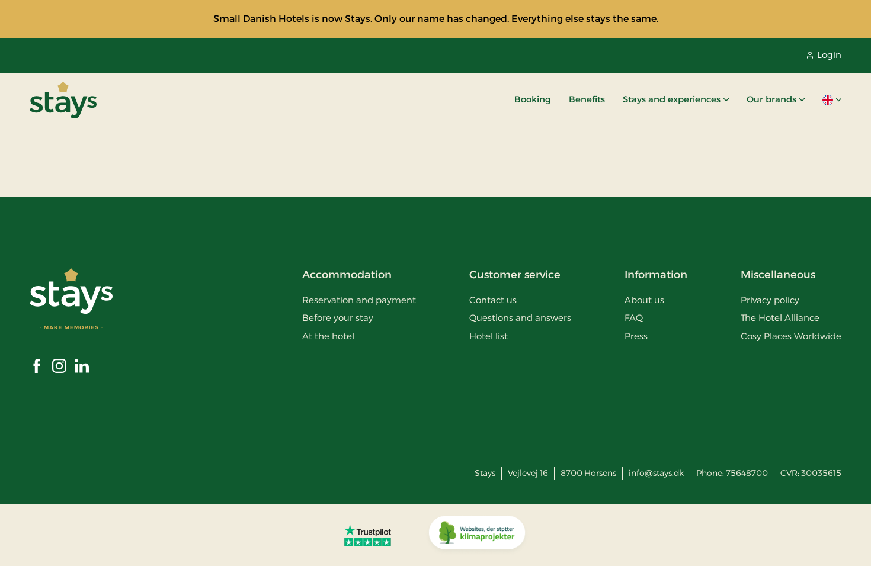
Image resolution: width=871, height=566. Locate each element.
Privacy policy (770, 299)
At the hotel (328, 336)
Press (636, 336)
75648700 (747, 473)
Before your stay (337, 317)
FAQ (634, 317)
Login (829, 54)
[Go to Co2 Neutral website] (477, 535)
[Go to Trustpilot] (367, 535)
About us (644, 299)
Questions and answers (520, 317)
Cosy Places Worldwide (791, 336)
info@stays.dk (656, 473)
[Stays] (63, 100)
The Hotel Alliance (780, 317)
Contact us (493, 299)
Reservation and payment (359, 299)
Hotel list (488, 336)
